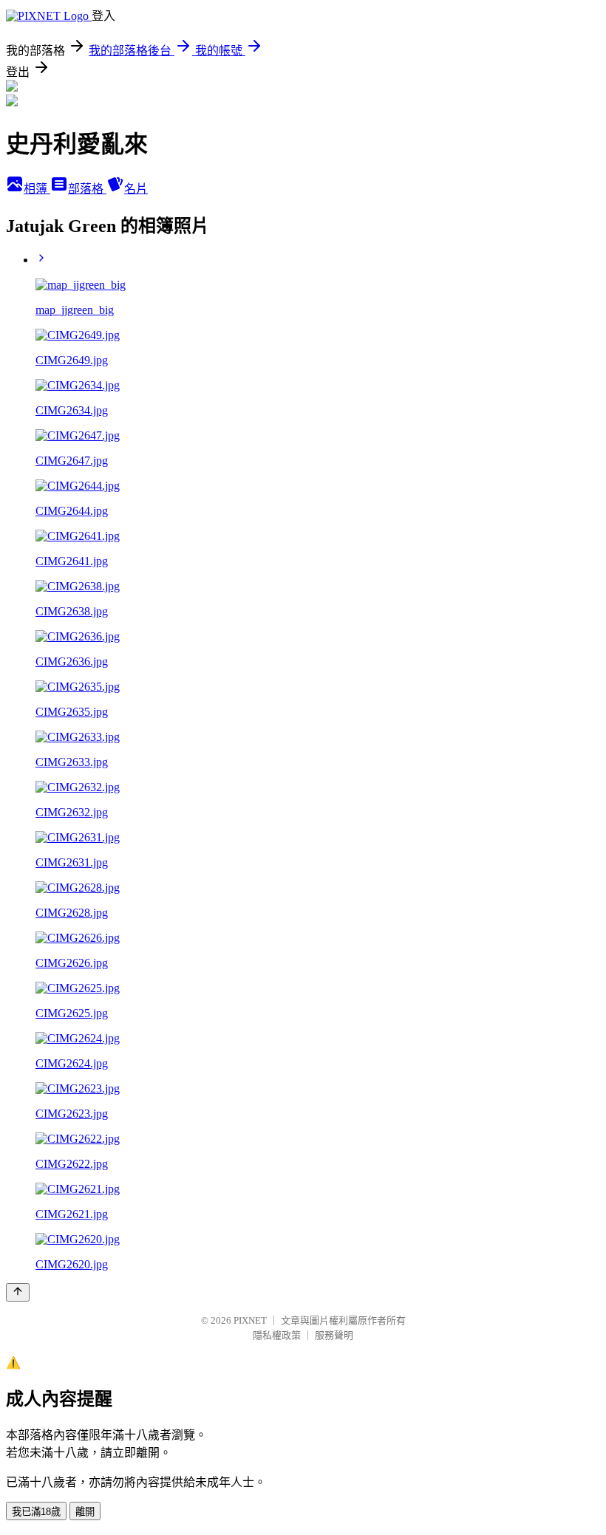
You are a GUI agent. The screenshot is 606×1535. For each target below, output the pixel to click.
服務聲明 (334, 1335)
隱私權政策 (277, 1335)
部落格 (87, 188)
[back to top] (18, 1292)
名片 (136, 188)
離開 (85, 1511)
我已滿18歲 (36, 1511)
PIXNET (250, 1320)
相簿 (37, 188)
